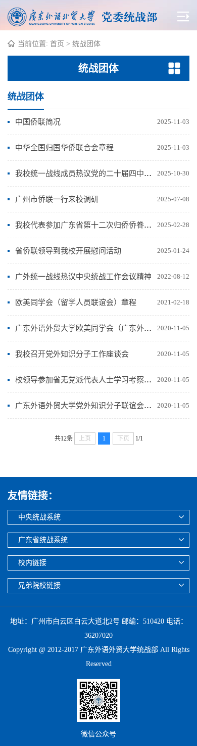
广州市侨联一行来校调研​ (56, 199)
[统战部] (95, 15)
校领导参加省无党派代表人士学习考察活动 (87, 380)
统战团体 (86, 44)
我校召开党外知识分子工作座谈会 (72, 354)
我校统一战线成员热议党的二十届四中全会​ (87, 173)
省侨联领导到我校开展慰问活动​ (68, 251)
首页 (57, 44)
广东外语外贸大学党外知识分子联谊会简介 (87, 406)
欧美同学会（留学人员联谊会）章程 (75, 302)
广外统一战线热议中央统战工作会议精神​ (83, 277)
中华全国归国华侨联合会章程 (64, 148)
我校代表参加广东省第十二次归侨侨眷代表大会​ (94, 225)
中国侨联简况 (38, 122)
